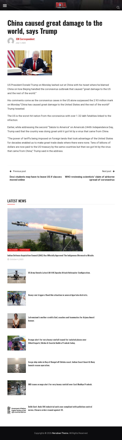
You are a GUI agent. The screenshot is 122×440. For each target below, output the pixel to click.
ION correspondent (25, 39)
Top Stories (24, 250)
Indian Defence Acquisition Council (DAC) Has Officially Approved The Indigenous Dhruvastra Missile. (50, 255)
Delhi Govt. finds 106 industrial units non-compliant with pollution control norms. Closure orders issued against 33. (60, 408)
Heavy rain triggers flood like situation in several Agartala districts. (58, 294)
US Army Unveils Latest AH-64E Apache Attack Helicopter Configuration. (59, 272)
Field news (13, 250)
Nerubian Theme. (60, 433)
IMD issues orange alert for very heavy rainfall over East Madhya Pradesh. (60, 384)
